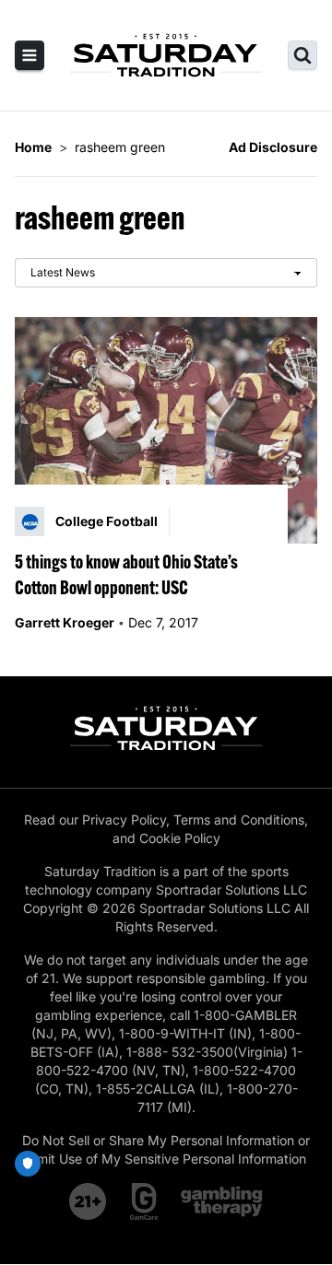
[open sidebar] (29, 55)
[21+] (88, 1201)
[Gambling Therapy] (222, 1201)
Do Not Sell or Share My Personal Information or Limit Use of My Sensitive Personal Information (166, 1149)
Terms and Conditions (238, 819)
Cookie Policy (179, 838)
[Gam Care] (144, 1201)
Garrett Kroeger (64, 622)
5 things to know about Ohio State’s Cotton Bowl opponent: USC (126, 574)
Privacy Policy (124, 819)
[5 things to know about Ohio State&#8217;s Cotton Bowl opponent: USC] (166, 430)
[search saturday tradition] (302, 55)
